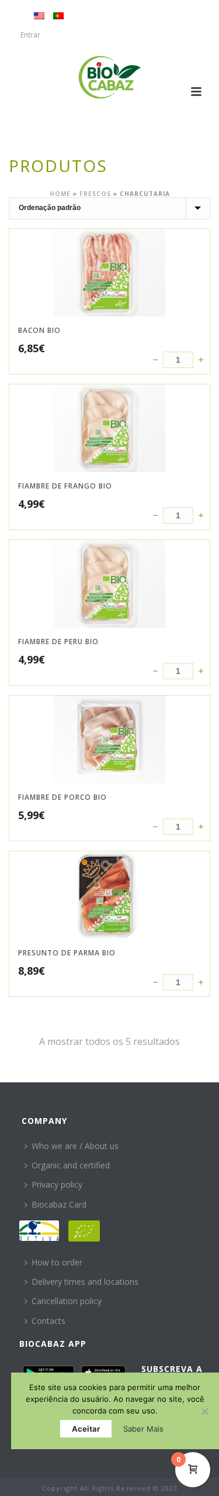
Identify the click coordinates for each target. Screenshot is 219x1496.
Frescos (95, 194)
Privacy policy (57, 1184)
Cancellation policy (67, 1300)
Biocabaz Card (59, 1204)
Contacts (48, 1320)
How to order (57, 1262)
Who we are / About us (75, 1145)
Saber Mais (143, 1428)
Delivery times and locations (85, 1281)
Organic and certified (71, 1165)
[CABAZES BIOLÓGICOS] (109, 77)
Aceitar (86, 1428)
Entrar (30, 35)
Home (60, 194)
